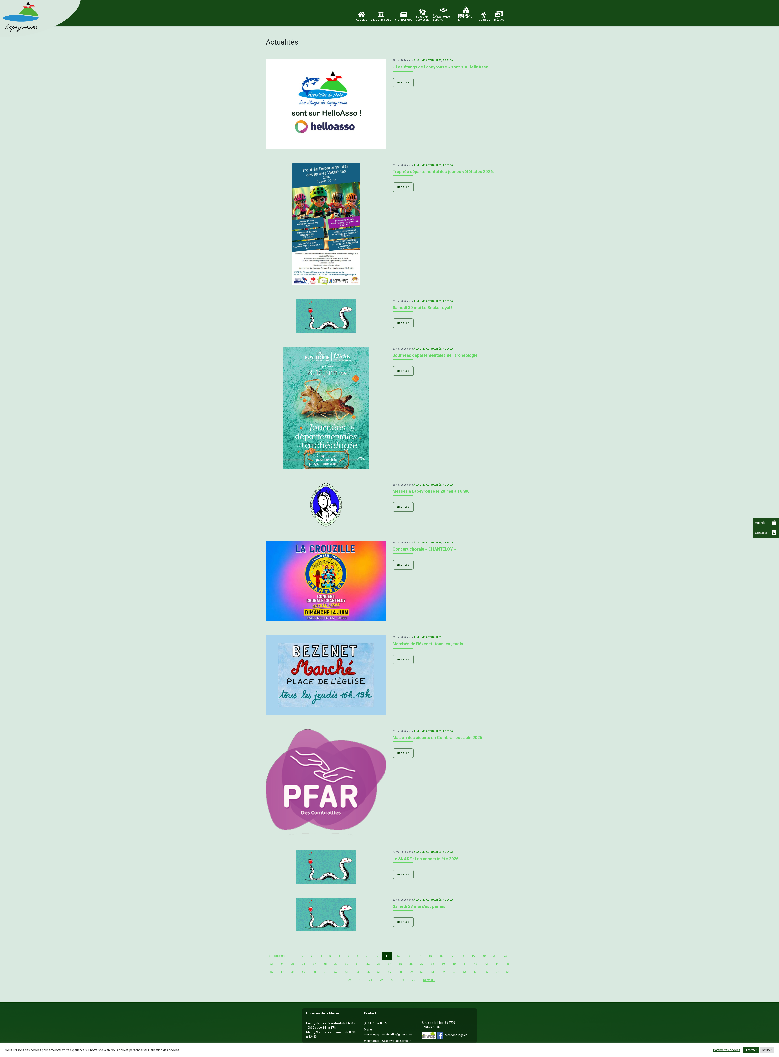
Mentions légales (456, 1035)
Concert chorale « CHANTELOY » (424, 549)
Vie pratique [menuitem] (403, 19)
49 (303, 972)
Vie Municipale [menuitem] (381, 19)
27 (314, 963)
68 (507, 972)
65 (475, 972)
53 (346, 972)
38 (432, 963)
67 (497, 972)
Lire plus (403, 82)
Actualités (433, 60)
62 (443, 972)
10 (376, 955)
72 (381, 980)
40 (454, 963)
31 (357, 963)
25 (292, 963)
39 (443, 963)
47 (282, 972)
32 (368, 963)
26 (303, 963)
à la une (419, 60)
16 (441, 955)
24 (282, 963)
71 (370, 980)
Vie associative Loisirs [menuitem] (441, 17)
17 (451, 955)
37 (421, 963)
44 (497, 963)
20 (484, 955)
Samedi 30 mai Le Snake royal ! (422, 307)
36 (411, 963)
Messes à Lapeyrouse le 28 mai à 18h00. (432, 491)
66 (486, 972)
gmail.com (405, 1034)
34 (389, 963)
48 (292, 972)
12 (398, 955)
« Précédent (277, 955)
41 (464, 963)
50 (314, 972)
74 (402, 980)
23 (271, 963)
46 (271, 972)
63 (454, 972)
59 (411, 972)
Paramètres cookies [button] (726, 1050)
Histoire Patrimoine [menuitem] (465, 17)
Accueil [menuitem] (361, 19)
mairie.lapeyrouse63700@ (381, 1034)
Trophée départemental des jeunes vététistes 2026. (443, 171)
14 (419, 955)
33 (378, 963)
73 (392, 980)
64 (464, 972)
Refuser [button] (766, 1050)
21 (494, 955)
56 (378, 972)
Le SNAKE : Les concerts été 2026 (426, 858)
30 (346, 963)
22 (505, 955)
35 (400, 963)
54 (357, 972)
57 (389, 972)
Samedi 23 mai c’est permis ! (420, 906)
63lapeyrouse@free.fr (396, 1041)
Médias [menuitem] (499, 19)
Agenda (448, 60)
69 (349, 980)
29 (335, 963)
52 (335, 972)
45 (507, 963)
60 (421, 972)
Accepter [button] (751, 1050)
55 (368, 972)
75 (413, 980)
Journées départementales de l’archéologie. (436, 355)
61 (432, 972)
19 (473, 955)
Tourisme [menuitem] (483, 19)
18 (462, 955)
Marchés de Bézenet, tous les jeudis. (428, 643)
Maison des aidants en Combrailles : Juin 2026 (437, 737)
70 (359, 980)
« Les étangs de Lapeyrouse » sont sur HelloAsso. (441, 67)
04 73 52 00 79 (377, 1023)
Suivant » (429, 980)
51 (325, 972)
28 (325, 963)
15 (430, 955)
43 (486, 963)
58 (400, 972)
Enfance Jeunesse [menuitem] (422, 18)
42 (475, 963)
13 (408, 955)
